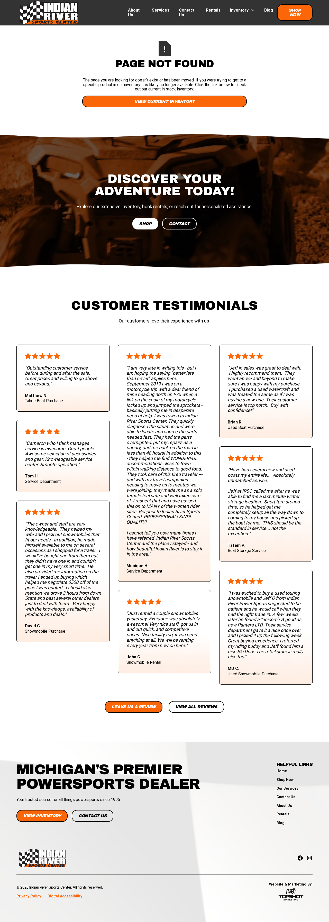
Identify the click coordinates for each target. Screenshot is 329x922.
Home (282, 771)
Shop (145, 224)
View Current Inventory (164, 101)
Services (160, 10)
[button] (242, 10)
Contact (179, 224)
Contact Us (186, 12)
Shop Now (295, 12)
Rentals (213, 10)
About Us (134, 12)
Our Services (287, 788)
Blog (268, 10)
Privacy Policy (28, 896)
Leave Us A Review (134, 707)
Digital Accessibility (65, 896)
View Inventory (42, 816)
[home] (48, 12)
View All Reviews (196, 707)
